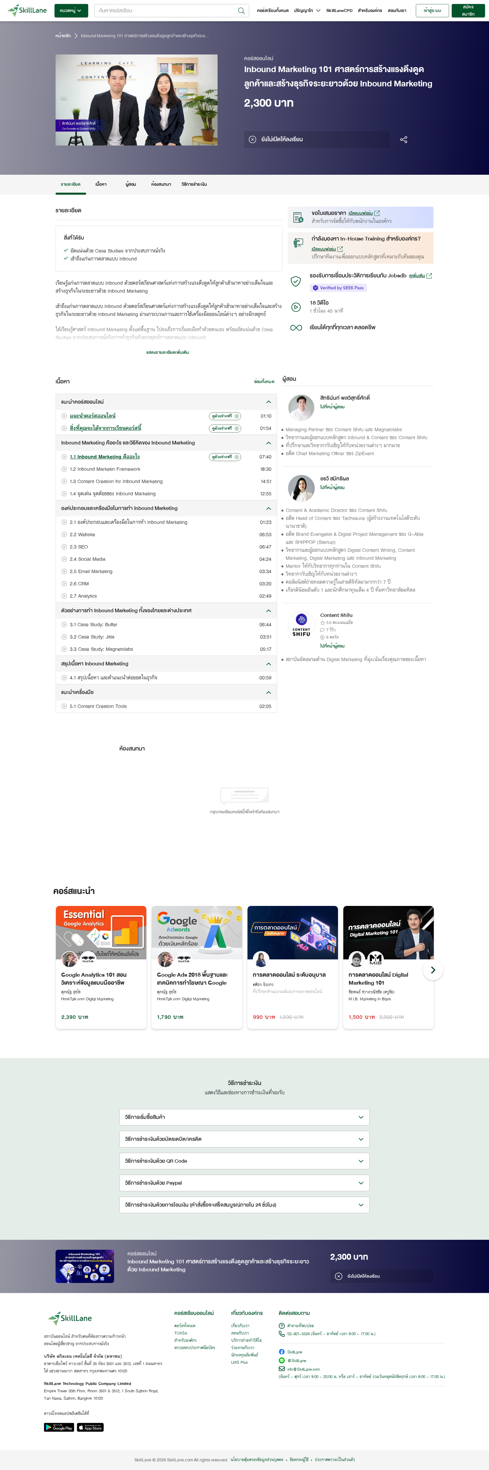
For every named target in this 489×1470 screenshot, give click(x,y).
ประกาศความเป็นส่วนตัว (335, 1460)
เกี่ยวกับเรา (240, 1326)
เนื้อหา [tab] (100, 184)
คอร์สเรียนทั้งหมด (273, 10)
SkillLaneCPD (339, 10)
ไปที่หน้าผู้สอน (332, 407)
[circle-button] (433, 970)
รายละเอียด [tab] (71, 184)
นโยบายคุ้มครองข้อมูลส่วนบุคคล (257, 1460)
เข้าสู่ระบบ (432, 10)
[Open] (241, 11)
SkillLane (294, 1352)
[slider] (128, 139)
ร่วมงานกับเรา (242, 1348)
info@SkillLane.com (303, 1369)
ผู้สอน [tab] (131, 184)
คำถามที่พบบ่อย (300, 1326)
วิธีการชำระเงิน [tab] (194, 184)
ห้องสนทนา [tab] (161, 184)
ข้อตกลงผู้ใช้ (299, 1460)
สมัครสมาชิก (468, 10)
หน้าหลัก (63, 36)
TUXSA (180, 1333)
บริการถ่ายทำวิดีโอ (246, 1340)
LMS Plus (239, 1362)
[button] (166, 402)
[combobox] (171, 10)
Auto (178, 139)
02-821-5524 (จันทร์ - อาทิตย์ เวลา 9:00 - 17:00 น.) (331, 1334)
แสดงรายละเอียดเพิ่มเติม (167, 352)
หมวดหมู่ (68, 10)
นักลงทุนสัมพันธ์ (244, 1355)
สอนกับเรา (397, 10)
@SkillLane (296, 1361)
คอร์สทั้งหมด (184, 1326)
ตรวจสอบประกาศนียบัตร (194, 1348)
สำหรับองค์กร (370, 10)
